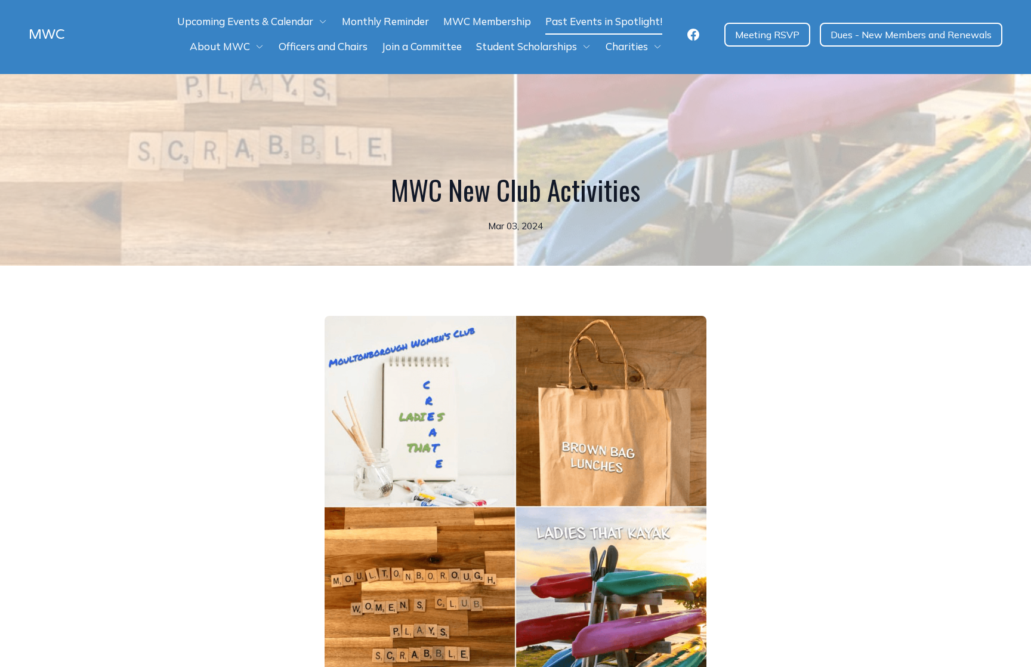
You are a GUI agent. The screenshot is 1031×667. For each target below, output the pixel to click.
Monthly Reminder (385, 21)
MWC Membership (487, 21)
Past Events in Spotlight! (603, 21)
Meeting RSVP (767, 35)
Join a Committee (422, 46)
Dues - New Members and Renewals (911, 35)
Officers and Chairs (323, 46)
